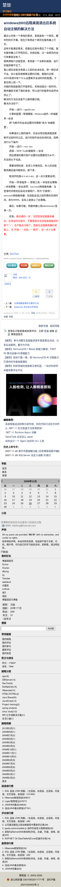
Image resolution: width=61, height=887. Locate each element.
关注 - (27, 277)
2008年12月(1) (9, 749)
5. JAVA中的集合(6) (12, 868)
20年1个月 (16, 608)
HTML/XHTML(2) (10, 693)
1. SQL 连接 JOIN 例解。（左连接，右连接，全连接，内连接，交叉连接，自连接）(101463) (30, 792)
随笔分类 (6, 671)
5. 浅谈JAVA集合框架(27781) (16, 808)
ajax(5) (5, 676)
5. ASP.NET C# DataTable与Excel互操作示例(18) (26, 838)
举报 (11, 316)
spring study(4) (9, 707)
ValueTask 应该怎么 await (19, 436)
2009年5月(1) (8, 738)
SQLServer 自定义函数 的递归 (34, 455)
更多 (4, 781)
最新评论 (6, 649)
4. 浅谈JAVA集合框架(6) (14, 865)
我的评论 (6, 642)
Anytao (5, 567)
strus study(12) (9, 711)
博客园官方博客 (10, 599)
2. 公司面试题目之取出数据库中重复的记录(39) (25, 824)
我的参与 (6, 646)
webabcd (6, 581)
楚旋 (7, 5)
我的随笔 (6, 639)
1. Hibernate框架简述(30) (14, 848)
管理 (4, 475)
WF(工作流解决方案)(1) (13, 714)
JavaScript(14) (9, 700)
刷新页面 (43, 325)
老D (4, 592)
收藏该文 (36, 265)
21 (11, 615)
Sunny (5, 564)
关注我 (24, 265)
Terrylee (6, 578)
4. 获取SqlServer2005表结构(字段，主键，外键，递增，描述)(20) (30, 833)
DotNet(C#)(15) (9, 686)
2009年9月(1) (8, 731)
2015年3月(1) (8, 728)
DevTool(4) (7, 683)
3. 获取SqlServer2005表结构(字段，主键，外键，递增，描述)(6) (30, 860)
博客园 (22, 875)
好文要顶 (12, 265)
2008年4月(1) (8, 774)
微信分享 (49, 265)
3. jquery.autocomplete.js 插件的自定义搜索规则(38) (27, 828)
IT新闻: (4, 551)
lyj (3, 574)
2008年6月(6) (8, 767)
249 (12, 611)
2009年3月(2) (8, 742)
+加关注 (7, 283)
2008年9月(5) (8, 760)
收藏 (6, 316)
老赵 (4, 596)
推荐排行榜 (7, 843)
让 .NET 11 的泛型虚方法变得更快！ (24, 428)
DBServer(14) (8, 679)
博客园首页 (7, 560)
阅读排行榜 (7, 786)
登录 (46, 330)
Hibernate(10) (8, 690)
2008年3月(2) (8, 777)
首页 (4, 468)
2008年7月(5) (8, 763)
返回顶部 (54, 325)
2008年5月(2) (8, 770)
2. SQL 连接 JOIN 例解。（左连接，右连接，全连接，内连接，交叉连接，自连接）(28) (30, 853)
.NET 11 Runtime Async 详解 (20, 432)
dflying (5, 571)
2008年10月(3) (9, 756)
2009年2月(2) (8, 745)
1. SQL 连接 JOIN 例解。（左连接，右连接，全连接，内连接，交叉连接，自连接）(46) (30, 819)
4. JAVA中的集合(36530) (14, 804)
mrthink (5, 588)
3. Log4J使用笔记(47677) (14, 801)
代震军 (5, 585)
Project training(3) (10, 704)
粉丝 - (17, 277)
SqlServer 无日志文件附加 (26, 306)
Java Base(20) (9, 697)
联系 (4, 471)
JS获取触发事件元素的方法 (26, 303)
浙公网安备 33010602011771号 (27, 879)
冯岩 (15, 274)
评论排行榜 (7, 813)
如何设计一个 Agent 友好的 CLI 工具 (24, 440)
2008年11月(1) (9, 752)
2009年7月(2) (8, 735)
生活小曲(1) (8, 718)
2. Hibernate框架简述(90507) (16, 797)
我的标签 (6, 653)
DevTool (14, 253)
